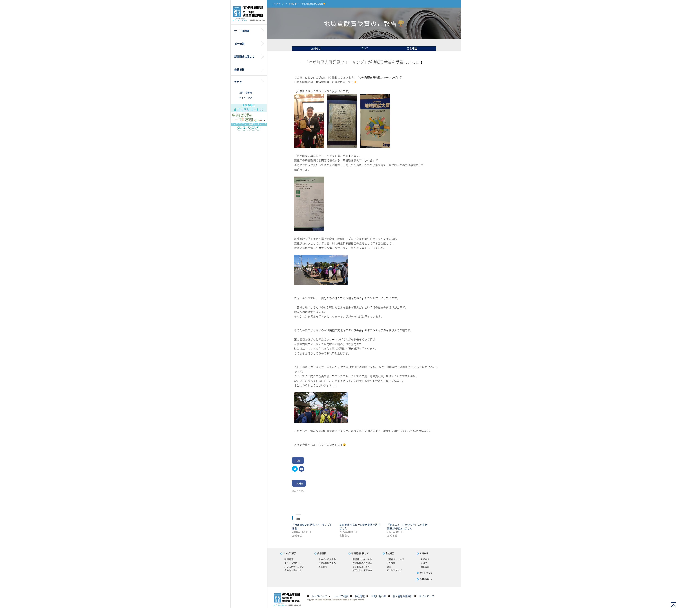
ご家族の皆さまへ (327, 563)
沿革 (389, 566)
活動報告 (412, 48)
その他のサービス (293, 570)
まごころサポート (293, 563)
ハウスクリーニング (294, 566)
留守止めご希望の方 (362, 570)
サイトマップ (245, 97)
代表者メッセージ (395, 559)
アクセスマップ (394, 570)
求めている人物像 (327, 559)
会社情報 (360, 596)
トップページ (278, 3)
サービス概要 (289, 553)
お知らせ (293, 3)
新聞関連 (288, 559)
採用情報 (321, 553)
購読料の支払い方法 (362, 559)
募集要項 (322, 566)
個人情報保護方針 (402, 596)
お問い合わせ (245, 92)
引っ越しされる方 (361, 566)
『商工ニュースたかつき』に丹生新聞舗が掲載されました (407, 526)
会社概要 (389, 553)
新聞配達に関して (360, 553)
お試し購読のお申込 (362, 563)
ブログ (364, 48)
